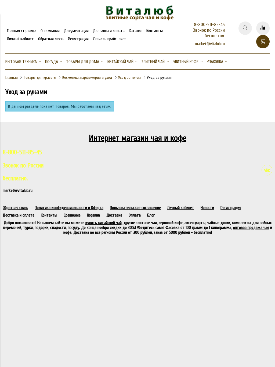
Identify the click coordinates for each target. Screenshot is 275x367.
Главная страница (21, 30)
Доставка (114, 215)
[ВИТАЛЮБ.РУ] (137, 19)
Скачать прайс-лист (109, 39)
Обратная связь (51, 39)
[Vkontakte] (267, 170)
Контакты (154, 30)
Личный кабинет (20, 39)
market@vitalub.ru (210, 43)
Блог (151, 215)
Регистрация (78, 39)
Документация (76, 30)
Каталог (135, 30)
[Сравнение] (263, 28)
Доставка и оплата (109, 30)
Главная (11, 77)
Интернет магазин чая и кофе (137, 138)
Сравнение (72, 215)
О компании (50, 30)
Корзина (93, 215)
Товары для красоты (40, 77)
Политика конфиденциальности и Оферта (69, 207)
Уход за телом (129, 77)
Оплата (135, 215)
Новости (207, 207)
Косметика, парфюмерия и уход (87, 77)
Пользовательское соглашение (135, 207)
